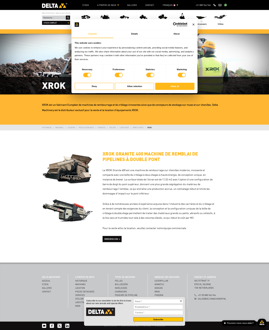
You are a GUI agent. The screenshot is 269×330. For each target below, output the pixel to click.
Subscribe (158, 319)
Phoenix (159, 295)
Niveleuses (121, 287)
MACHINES (59, 127)
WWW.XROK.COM (111, 239)
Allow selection (134, 86)
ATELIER (112, 127)
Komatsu (159, 284)
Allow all (175, 86)
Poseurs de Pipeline (126, 295)
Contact (149, 5)
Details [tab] (134, 34)
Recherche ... (68, 18)
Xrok (157, 291)
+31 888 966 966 (203, 5)
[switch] (119, 75)
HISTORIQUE (47, 127)
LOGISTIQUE (124, 127)
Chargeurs (121, 291)
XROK (149, 127)
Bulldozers (121, 284)
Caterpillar (161, 280)
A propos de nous (106, 5)
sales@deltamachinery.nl (212, 298)
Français (168, 5)
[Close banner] (193, 25)
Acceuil (46, 280)
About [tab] (176, 34)
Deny (94, 86)
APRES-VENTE (138, 127)
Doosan (159, 287)
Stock (85, 5)
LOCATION (71, 127)
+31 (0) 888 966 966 (207, 295)
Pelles (119, 280)
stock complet (50, 23)
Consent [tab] (92, 34)
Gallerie (132, 5)
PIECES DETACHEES (86, 127)
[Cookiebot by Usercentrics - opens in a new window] (175, 24)
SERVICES (102, 127)
